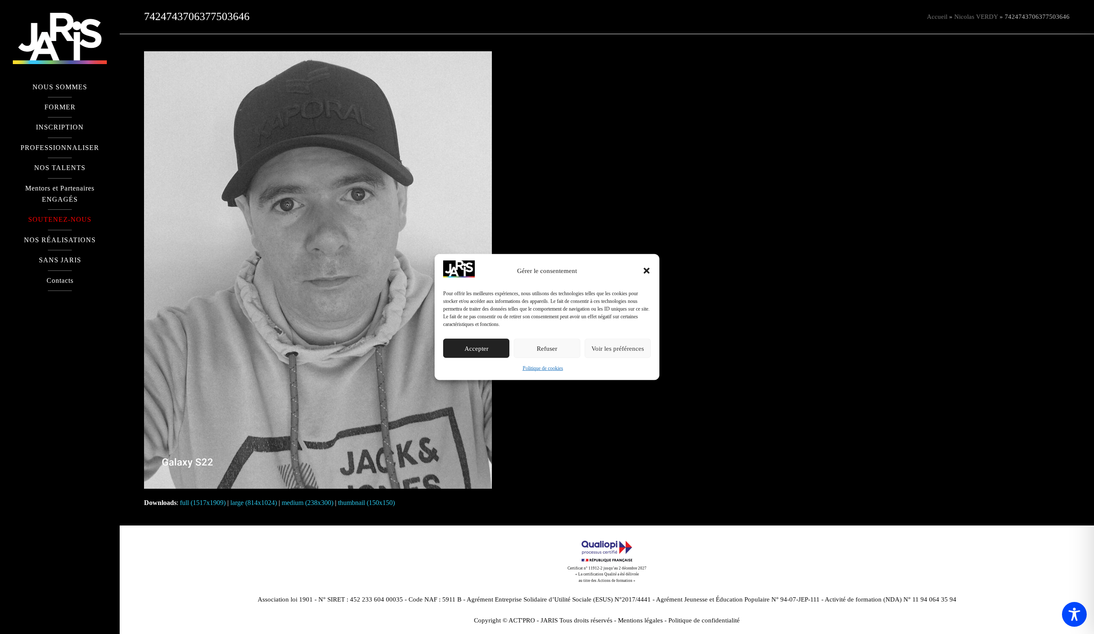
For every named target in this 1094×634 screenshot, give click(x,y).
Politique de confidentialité (704, 620)
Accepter (476, 348)
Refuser (547, 348)
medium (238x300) (307, 502)
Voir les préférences (617, 348)
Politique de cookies (543, 368)
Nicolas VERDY (976, 16)
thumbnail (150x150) (366, 502)
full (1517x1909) (203, 502)
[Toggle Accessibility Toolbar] (1074, 614)
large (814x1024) (253, 502)
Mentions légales (640, 620)
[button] (646, 271)
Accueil (937, 16)
